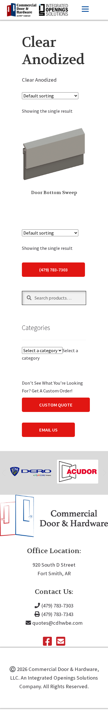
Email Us (48, 430)
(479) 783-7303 (53, 270)
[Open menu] (85, 9)
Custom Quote (56, 405)
